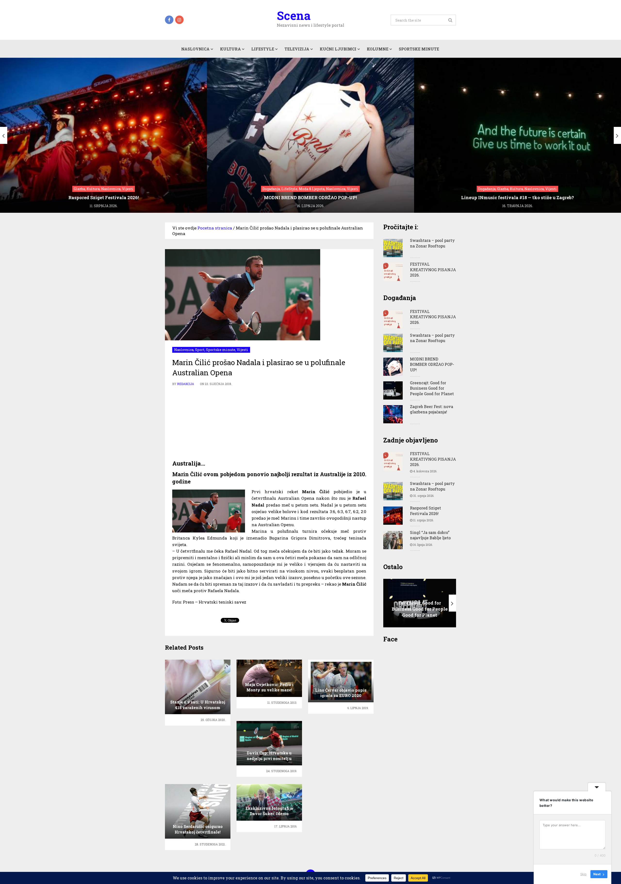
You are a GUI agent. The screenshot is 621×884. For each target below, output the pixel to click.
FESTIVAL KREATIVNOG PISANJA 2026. (433, 270)
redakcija (185, 384)
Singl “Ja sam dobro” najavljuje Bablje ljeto (430, 535)
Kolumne (377, 48)
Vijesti (242, 349)
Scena (293, 15)
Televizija (297, 48)
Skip (583, 874)
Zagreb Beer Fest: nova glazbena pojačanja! (431, 409)
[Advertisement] (269, 423)
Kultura (230, 48)
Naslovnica (195, 48)
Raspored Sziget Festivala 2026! (425, 510)
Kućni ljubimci (338, 48)
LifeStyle (262, 48)
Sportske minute (419, 48)
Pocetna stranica (214, 228)
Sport (199, 349)
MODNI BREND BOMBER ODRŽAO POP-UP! (432, 364)
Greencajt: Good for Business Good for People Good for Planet (432, 388)
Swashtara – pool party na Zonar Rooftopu (432, 243)
